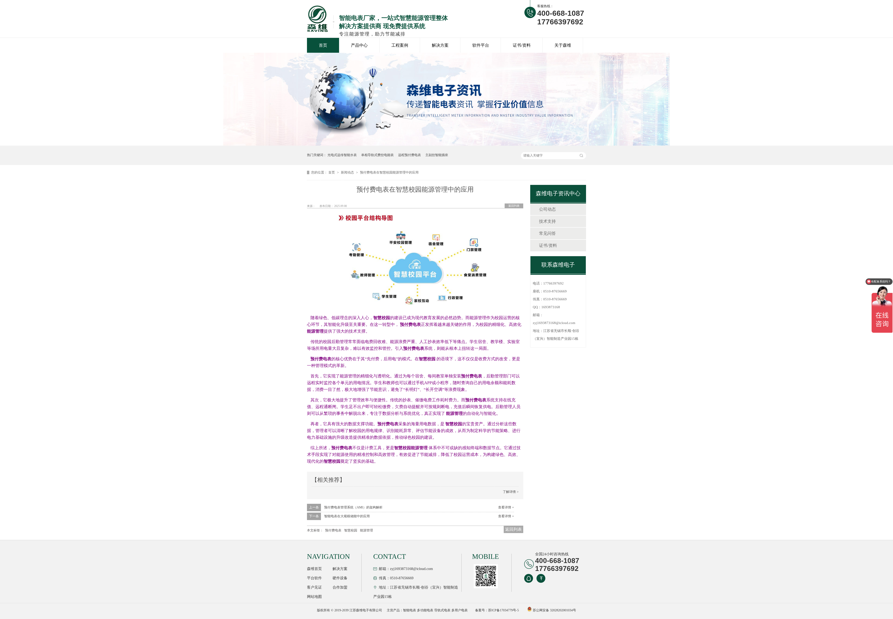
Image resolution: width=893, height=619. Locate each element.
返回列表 (514, 205)
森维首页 (314, 569)
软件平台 (480, 45)
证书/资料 (522, 45)
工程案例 (399, 45)
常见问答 (547, 233)
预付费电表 (333, 530)
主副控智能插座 (436, 155)
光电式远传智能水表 (342, 155)
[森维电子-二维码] (485, 576)
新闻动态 (348, 172)
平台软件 (314, 578)
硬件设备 (340, 578)
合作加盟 (340, 587)
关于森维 (562, 45)
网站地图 (314, 597)
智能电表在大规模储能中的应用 (347, 516)
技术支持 (547, 221)
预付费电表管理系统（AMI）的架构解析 (353, 507)
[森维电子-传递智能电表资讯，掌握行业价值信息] (446, 144)
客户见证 (314, 587)
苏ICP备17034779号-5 (503, 610)
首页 (323, 45)
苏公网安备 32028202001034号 (554, 610)
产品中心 (359, 45)
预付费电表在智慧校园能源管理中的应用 (389, 172)
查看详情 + (506, 507)
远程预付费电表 (409, 155)
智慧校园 (350, 530)
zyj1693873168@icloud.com (554, 323)
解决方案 (440, 45)
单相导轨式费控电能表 (377, 155)
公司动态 (547, 209)
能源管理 (366, 530)
